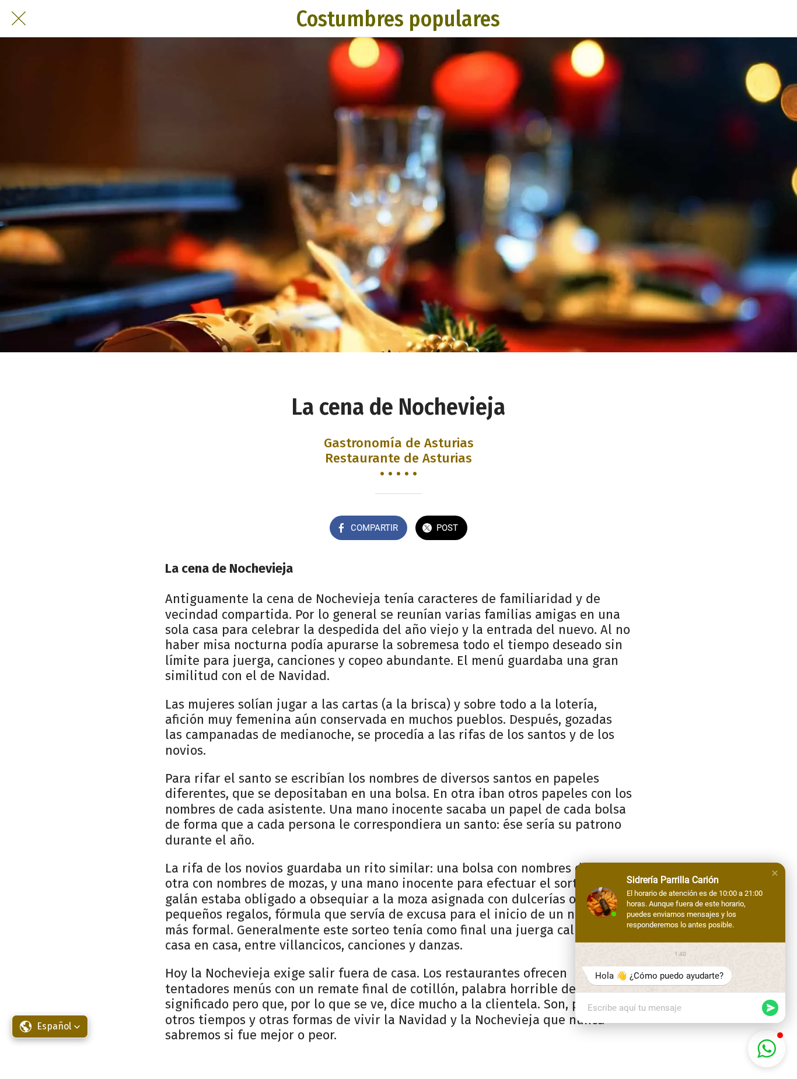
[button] (775, 873)
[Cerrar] (19, 19)
